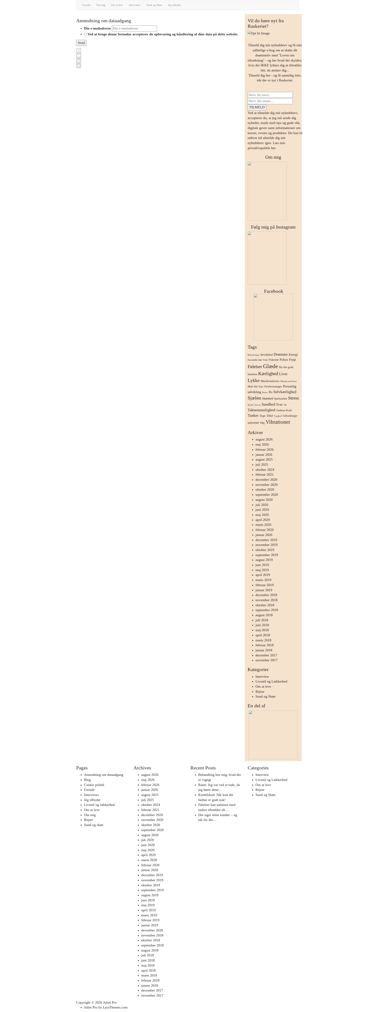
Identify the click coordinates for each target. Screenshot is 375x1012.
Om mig (100, 5)
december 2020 (266, 480)
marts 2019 (263, 580)
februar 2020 (264, 530)
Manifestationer (270, 381)
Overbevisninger (273, 386)
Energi (293, 354)
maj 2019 (262, 570)
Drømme (281, 354)
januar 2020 (263, 535)
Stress (293, 398)
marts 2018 (263, 640)
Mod (250, 386)
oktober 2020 (264, 489)
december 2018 (266, 595)
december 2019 (266, 540)
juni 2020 (262, 510)
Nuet (260, 386)
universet (253, 422)
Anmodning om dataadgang (103, 775)
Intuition (252, 374)
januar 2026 (263, 455)
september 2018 (266, 610)
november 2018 (266, 600)
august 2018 (264, 615)
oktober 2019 (264, 550)
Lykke (254, 380)
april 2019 (262, 575)
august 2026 (264, 439)
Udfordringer (290, 415)
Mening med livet (288, 381)
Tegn (263, 415)
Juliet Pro (110, 1002)
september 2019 (266, 555)
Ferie (265, 360)
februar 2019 (264, 585)
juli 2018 (261, 620)
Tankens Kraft (284, 410)
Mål (255, 386)
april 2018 (262, 635)
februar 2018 (264, 645)
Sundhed (268, 404)
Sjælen (254, 398)
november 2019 (266, 545)
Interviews (135, 5)
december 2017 (266, 655)
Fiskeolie (274, 359)
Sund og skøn (93, 825)
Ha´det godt (286, 367)
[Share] (159, 65)
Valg (262, 422)
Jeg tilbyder (174, 5)
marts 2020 (263, 525)
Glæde (270, 366)
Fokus (284, 359)
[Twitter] (159, 55)
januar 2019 (263, 590)
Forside (86, 5)
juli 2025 (261, 464)
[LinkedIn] (159, 60)
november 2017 (266, 660)
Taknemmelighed (261, 410)
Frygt (292, 359)
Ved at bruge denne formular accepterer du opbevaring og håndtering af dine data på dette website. (163, 34)
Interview (262, 676)
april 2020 (262, 520)
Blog (87, 780)
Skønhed (267, 398)
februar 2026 (264, 449)
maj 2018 (262, 630)
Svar (279, 404)
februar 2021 (264, 474)
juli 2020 (261, 505)
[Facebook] (159, 50)
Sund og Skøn (154, 5)
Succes (257, 405)
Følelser (255, 366)
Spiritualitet (280, 398)
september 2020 (266, 495)
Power (265, 392)
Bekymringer (254, 355)
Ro (270, 392)
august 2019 (264, 560)
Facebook (273, 291)
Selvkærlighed (284, 392)
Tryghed (278, 416)
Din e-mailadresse (97, 28)
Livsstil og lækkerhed (99, 805)
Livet (283, 374)
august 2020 (264, 500)
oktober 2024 (264, 470)
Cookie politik (94, 785)
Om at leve (117, 5)
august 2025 (264, 459)
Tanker (253, 415)
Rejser (259, 691)
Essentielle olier (255, 360)
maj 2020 (262, 515)
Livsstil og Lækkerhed (271, 681)
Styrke (251, 405)
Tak (285, 405)
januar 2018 (263, 650)
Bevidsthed (267, 354)
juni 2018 (262, 625)
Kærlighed (268, 373)
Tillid (270, 415)
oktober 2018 (264, 605)
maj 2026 (262, 444)
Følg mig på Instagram (273, 227)
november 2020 (266, 485)
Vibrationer (278, 422)
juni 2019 (262, 565)
